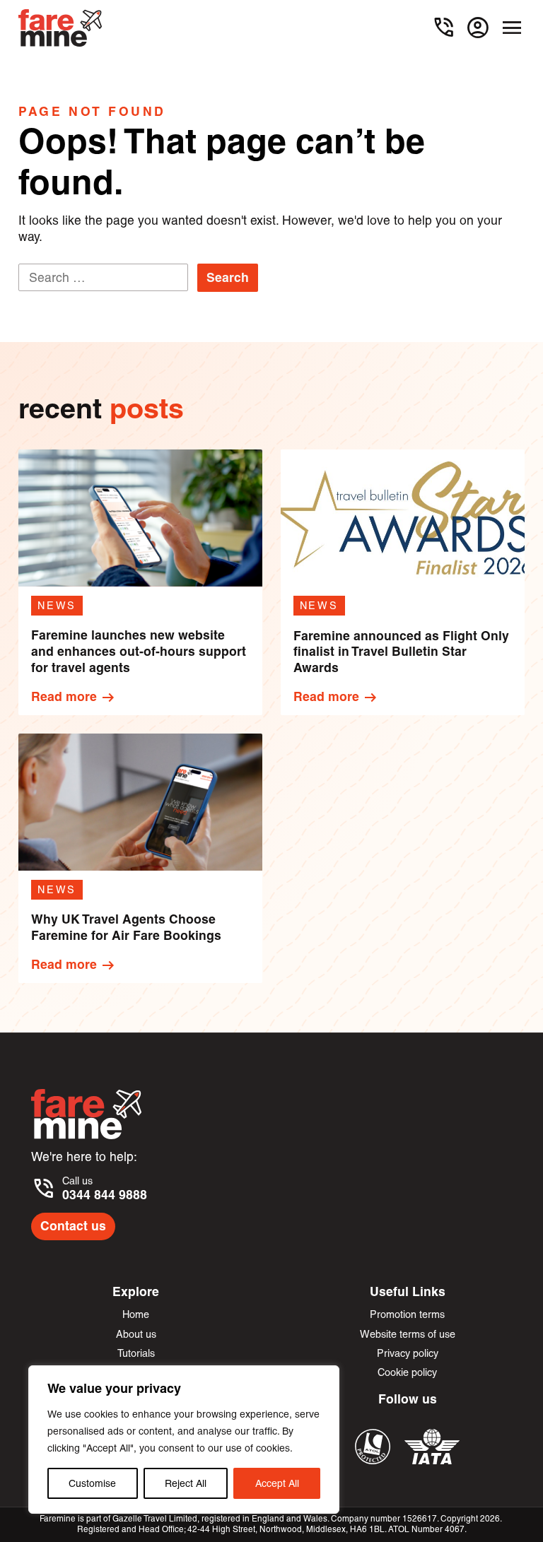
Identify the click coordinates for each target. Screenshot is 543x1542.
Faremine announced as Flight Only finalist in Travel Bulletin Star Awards (401, 652)
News (57, 605)
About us (136, 1334)
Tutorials (136, 1353)
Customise (92, 1483)
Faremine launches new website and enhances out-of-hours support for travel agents (138, 652)
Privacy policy (407, 1353)
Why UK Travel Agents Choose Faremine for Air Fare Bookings (126, 927)
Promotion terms (407, 1314)
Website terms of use (407, 1334)
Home (135, 1314)
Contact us (73, 1226)
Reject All (185, 1483)
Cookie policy (407, 1372)
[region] (183, 1439)
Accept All (277, 1483)
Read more (74, 697)
